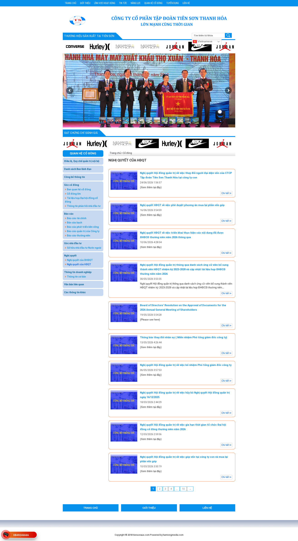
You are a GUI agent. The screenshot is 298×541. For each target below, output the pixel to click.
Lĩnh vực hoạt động (104, 3)
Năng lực (136, 3)
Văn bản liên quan (74, 284)
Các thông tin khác (75, 292)
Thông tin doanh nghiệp (77, 272)
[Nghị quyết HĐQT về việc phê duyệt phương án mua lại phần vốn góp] (123, 212)
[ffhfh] (211, 143)
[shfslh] (190, 46)
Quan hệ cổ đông (153, 3)
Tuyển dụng (172, 3)
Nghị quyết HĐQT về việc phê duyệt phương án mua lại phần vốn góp (182, 205)
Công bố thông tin (74, 177)
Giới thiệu (85, 3)
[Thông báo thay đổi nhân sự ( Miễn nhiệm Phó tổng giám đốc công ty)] (123, 344)
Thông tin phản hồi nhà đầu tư (84, 206)
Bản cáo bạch (74, 222)
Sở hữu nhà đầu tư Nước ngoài (84, 247)
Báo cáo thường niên (78, 235)
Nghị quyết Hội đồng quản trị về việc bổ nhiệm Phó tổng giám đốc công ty (185, 365)
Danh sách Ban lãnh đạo (77, 169)
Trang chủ (70, 3)
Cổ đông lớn (74, 193)
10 (183, 488)
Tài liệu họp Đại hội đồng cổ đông (81, 200)
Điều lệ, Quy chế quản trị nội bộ (81, 161)
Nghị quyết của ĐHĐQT (80, 260)
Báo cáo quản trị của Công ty (83, 231)
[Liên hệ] (5, 534)
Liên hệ (186, 3)
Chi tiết (225, 193)
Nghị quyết (70, 255)
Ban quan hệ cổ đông (79, 189)
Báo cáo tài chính (76, 218)
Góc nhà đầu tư (73, 243)
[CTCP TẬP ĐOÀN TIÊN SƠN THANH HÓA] (77, 20)
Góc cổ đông (71, 185)
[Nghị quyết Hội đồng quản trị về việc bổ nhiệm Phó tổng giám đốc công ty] (123, 372)
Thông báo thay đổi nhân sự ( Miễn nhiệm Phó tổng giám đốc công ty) (183, 337)
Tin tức (123, 3)
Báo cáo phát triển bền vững (83, 227)
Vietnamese (204, 41)
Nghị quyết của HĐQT (79, 264)
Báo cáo (68, 213)
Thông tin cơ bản (76, 276)
